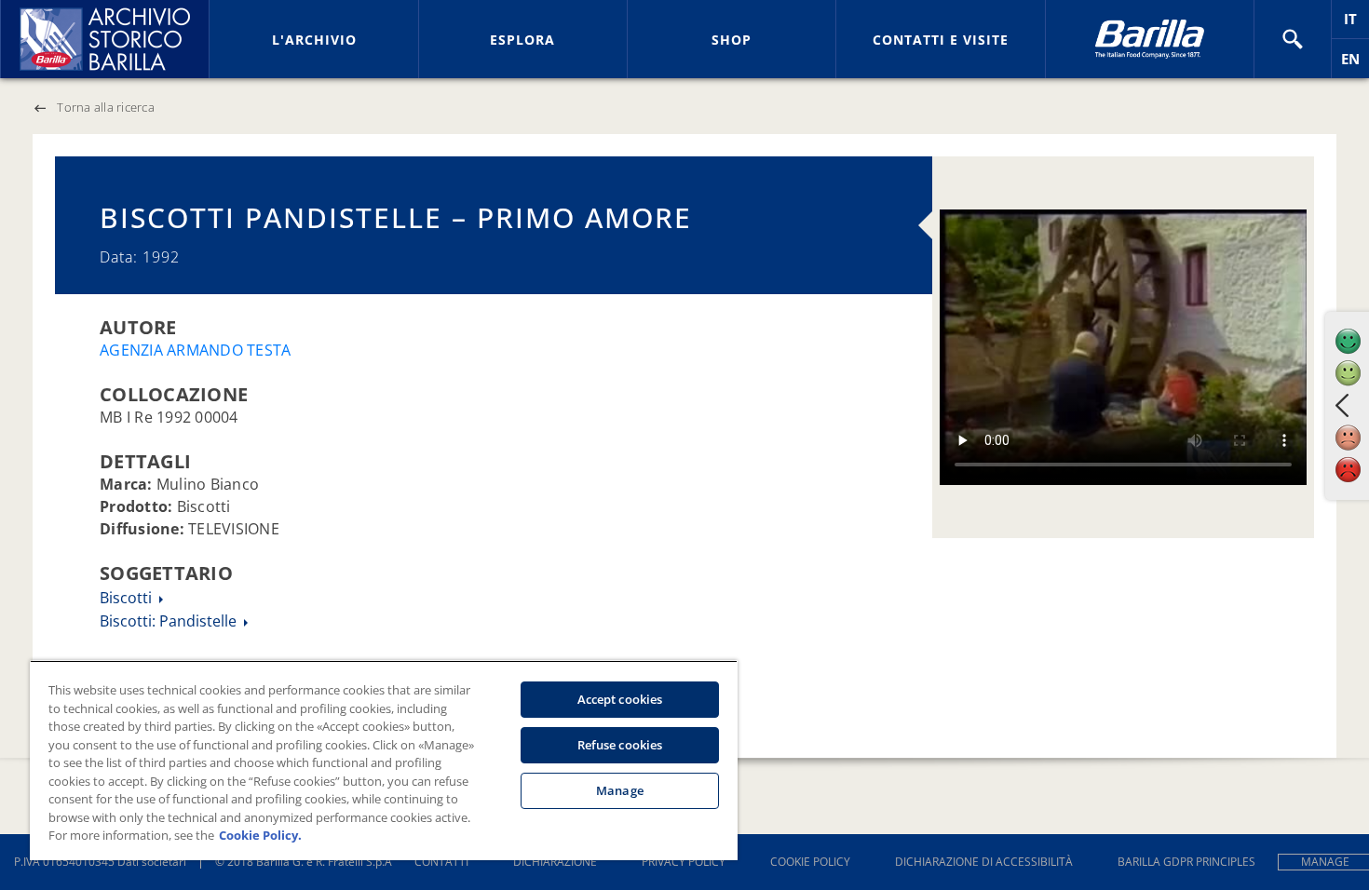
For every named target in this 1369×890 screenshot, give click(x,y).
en (1355, 63)
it (1356, 23)
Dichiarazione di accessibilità (984, 862)
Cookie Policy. (260, 835)
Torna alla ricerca (106, 107)
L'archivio (314, 39)
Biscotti (128, 597)
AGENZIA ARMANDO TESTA (195, 350)
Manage (620, 790)
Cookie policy (810, 862)
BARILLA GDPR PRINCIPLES (1186, 862)
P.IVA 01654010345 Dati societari (100, 862)
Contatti (441, 862)
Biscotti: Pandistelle (170, 621)
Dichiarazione (555, 862)
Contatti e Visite (941, 39)
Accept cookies (620, 699)
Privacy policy (683, 862)
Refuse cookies (620, 744)
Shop (732, 39)
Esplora (522, 39)
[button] (1292, 39)
